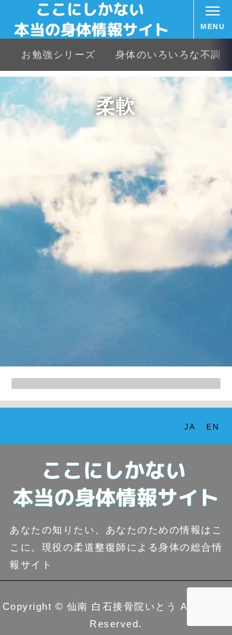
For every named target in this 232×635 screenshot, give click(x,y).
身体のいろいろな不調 (168, 54)
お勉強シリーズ (58, 54)
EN (212, 426)
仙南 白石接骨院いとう (122, 606)
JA (189, 426)
